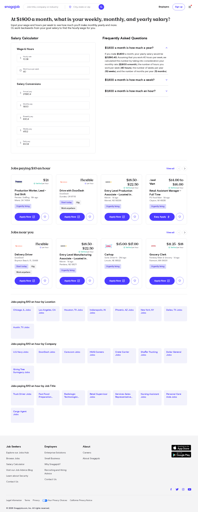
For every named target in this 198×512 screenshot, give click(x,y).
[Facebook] (171, 490)
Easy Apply (162, 217)
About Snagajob (91, 458)
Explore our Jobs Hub (17, 453)
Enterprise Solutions (55, 453)
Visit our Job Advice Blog (19, 470)
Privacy (36, 500)
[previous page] (179, 168)
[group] (23, 206)
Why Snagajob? (52, 464)
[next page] (184, 168)
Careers (87, 453)
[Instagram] (183, 490)
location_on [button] (70, 7)
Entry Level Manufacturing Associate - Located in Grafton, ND (75, 259)
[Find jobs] (101, 7)
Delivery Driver (23, 254)
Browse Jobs (13, 458)
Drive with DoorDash (72, 190)
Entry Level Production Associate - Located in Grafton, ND (118, 195)
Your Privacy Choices (57, 500)
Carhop (109, 254)
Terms (27, 500)
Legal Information (14, 500)
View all (170, 168)
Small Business (52, 458)
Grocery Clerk (157, 254)
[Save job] (45, 217)
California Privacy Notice (81, 500)
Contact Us (12, 482)
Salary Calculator (15, 464)
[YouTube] (189, 490)
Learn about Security (17, 476)
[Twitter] (177, 490)
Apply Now (27, 217)
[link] (31, 199)
